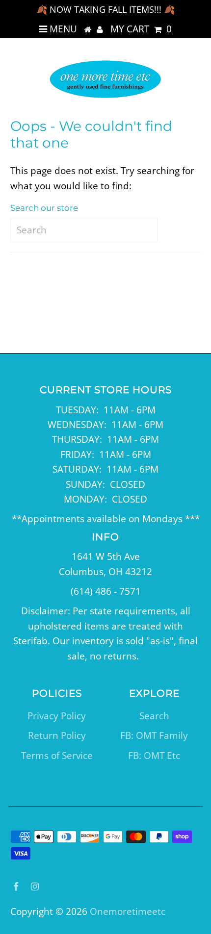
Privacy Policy (56, 715)
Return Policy (57, 735)
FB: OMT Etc (154, 755)
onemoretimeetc (127, 911)
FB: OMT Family (154, 735)
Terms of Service (57, 755)
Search (154, 715)
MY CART (141, 29)
